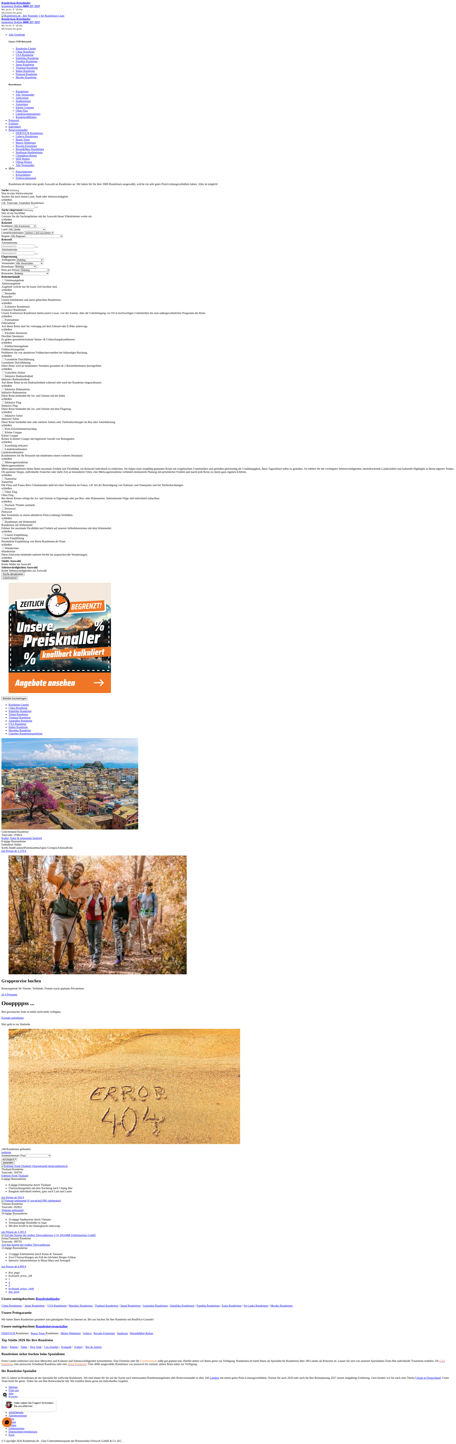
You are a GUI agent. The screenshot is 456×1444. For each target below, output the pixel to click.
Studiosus (122, 1333)
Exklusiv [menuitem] (14, 123)
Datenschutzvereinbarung (23, 1431)
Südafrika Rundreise (20, 711)
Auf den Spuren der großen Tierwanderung (25, 1244)
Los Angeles (51, 1347)
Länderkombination (12, 232)
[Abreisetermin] (36, 254)
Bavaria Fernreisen (104, 1333)
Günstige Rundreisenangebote (25, 733)
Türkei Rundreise (18, 714)
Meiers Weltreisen (71, 1333)
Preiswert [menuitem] (14, 120)
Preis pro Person (10, 269)
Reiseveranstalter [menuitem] (18, 129)
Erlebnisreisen (16, 1428)
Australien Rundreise (20, 720)
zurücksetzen (10, 578)
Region (5, 236)
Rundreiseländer (48, 1299)
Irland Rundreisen (130, 1305)
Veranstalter (8, 263)
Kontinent (7, 225)
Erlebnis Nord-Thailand (14, 1175)
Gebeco (87, 1333)
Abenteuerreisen (18, 1415)
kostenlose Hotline (20, 6)
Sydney (78, 1347)
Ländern (214, 1377)
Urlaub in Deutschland (428, 1377)
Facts (11, 1434)
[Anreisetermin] (36, 247)
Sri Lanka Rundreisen (256, 1305)
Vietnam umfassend (12, 1210)
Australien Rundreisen (155, 1305)
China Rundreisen (11, 1305)
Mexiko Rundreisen (281, 1305)
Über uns (14, 1390)
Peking (14, 1347)
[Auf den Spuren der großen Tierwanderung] (48, 1235)
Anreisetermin (9, 242)
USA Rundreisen (57, 1305)
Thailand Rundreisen (106, 1305)
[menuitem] (22, 91)
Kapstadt (66, 1347)
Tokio (23, 1347)
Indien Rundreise (18, 727)
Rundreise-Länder (19, 704)
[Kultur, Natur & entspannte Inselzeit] (69, 828)
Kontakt (13, 1396)
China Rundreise (18, 707)
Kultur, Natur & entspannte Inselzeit (21, 838)
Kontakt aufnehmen (12, 1017)
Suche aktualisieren (13, 574)
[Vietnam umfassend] (31, 1200)
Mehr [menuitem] (12, 168)
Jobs (11, 1393)
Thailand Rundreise (20, 717)
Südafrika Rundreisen (182, 1305)
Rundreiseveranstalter (52, 1326)
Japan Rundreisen (35, 1305)
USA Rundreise (17, 723)
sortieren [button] (6, 1152)
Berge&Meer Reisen (141, 1333)
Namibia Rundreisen (208, 1305)
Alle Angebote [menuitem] (17, 34)
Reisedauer (7, 266)
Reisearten (7, 273)
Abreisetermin (9, 249)
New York (36, 1347)
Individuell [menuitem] (15, 126)
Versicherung (16, 1412)
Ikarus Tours (38, 1333)
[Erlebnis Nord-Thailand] (34, 1166)
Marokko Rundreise (20, 730)
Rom (4, 1347)
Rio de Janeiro (94, 1347)
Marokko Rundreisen (81, 1305)
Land (4, 229)
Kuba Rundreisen (232, 1305)
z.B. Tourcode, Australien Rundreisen (22, 202)
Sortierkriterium (10, 1155)
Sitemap (13, 1387)
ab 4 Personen (9, 994)
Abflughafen (8, 259)
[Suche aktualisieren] (36, 207)
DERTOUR (8, 1333)
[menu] (228, 109)
